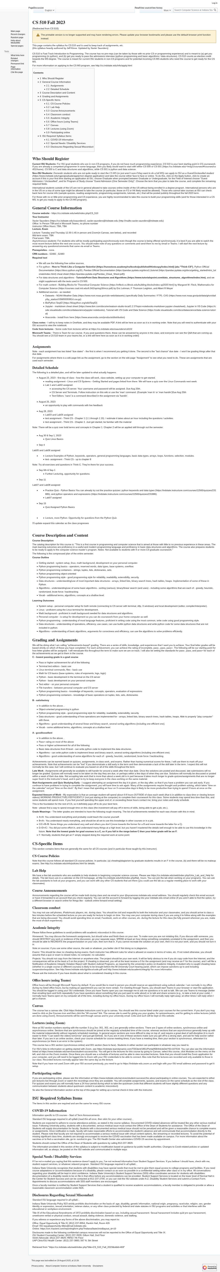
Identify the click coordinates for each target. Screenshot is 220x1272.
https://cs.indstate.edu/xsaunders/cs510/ (111, 329)
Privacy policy (38, 1266)
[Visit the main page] (14, 13)
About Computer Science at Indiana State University (68, 1266)
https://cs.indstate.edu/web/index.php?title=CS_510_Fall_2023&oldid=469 (86, 1247)
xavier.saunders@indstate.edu (102, 220)
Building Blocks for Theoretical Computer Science (83, 284)
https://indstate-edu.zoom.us (137, 1063)
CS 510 (54, 28)
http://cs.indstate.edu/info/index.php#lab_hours (122, 878)
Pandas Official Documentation (99, 270)
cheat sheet (63, 274)
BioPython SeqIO (54, 302)
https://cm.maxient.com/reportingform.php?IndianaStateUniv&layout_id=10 (78, 1228)
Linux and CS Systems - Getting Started (87, 381)
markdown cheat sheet (66, 306)
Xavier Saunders (40, 220)
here (71, 317)
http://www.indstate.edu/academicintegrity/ (129, 969)
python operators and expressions (73, 494)
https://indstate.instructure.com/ (85, 1010)
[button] (50, 9)
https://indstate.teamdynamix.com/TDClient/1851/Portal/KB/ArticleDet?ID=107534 (138, 1049)
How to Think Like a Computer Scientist (74, 266)
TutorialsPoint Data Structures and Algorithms (101, 277)
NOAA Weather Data (66, 295)
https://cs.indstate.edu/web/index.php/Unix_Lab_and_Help (180, 875)
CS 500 (147, 166)
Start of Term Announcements (84, 1115)
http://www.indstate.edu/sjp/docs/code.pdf (81, 969)
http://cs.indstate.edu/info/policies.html (64, 863)
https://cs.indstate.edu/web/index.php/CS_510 (75, 213)
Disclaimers (98, 1266)
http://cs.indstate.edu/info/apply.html (114, 65)
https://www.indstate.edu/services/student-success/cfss (69, 1051)
